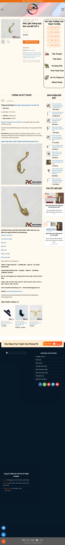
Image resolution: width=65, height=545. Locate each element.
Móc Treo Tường (31, 57)
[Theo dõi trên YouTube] (57, 384)
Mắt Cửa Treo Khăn (41, 379)
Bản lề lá (3, 246)
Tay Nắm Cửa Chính (41, 366)
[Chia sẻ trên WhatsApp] (24, 61)
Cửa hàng (35, 20)
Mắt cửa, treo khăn (6, 235)
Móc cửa (3, 242)
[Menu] (2, 9)
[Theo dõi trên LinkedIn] (53, 384)
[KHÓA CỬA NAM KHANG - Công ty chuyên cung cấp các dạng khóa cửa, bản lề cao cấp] (32, 9)
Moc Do (36, 52)
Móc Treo (37, 54)
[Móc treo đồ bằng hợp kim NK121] (7, 312)
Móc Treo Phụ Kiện (31, 56)
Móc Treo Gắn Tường (42, 369)
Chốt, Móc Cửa (40, 376)
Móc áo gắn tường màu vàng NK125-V (35, 323)
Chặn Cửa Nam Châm (42, 373)
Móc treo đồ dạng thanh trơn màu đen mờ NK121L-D (21, 324)
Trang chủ (26, 20)
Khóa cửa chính (5, 257)
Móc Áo (26, 52)
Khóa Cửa (38, 360)
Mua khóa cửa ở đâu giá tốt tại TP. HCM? (54, 234)
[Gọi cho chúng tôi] (44, 384)
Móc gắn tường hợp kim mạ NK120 (26, 105)
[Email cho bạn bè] (33, 61)
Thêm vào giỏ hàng (31, 42)
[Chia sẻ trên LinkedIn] (38, 61)
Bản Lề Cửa (39, 363)
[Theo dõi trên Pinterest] (49, 384)
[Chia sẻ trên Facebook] (27, 61)
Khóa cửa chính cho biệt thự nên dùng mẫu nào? (54, 206)
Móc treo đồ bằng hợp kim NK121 (6, 323)
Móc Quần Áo (31, 54)
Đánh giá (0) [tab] (10, 101)
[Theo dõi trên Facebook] (40, 384)
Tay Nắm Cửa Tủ (40, 356)
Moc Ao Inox (31, 52)
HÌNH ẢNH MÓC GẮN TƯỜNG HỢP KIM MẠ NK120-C (20, 142)
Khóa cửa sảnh (5, 254)
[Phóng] (3, 36)
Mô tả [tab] (2, 101)
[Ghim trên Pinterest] (35, 61)
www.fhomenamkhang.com (14, 291)
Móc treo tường (28, 21)
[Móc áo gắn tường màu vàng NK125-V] (36, 312)
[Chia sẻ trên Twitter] (30, 61)
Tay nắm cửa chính (6, 239)
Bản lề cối (4, 250)
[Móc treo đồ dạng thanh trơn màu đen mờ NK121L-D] (21, 312)
